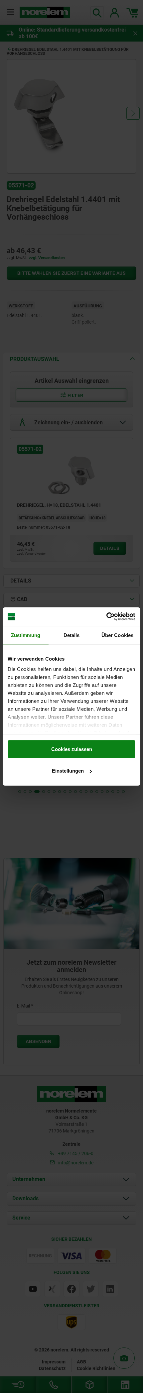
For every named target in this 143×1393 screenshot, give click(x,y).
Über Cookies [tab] (117, 635)
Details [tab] (72, 635)
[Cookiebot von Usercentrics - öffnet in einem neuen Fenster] (106, 616)
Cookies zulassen (71, 749)
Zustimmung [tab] (26, 635)
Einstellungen (68, 771)
